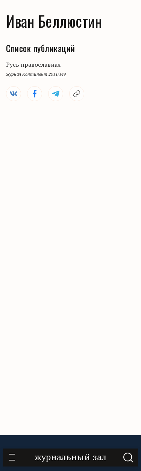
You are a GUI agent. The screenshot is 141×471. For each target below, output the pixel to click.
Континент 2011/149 (44, 74)
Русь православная (33, 64)
